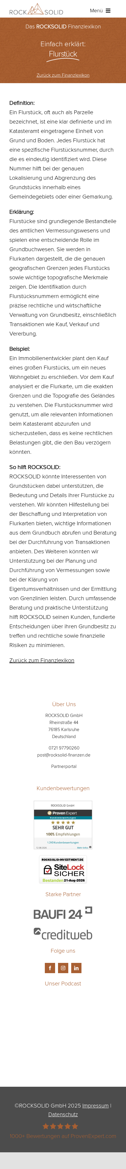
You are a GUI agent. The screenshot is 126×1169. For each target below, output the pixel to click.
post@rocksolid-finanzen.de (64, 755)
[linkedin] (76, 968)
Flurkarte (61, 386)
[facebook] (50, 968)
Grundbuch (46, 532)
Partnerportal (63, 766)
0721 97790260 (64, 748)
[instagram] (63, 968)
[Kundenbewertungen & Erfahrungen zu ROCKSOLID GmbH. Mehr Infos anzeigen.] (63, 805)
